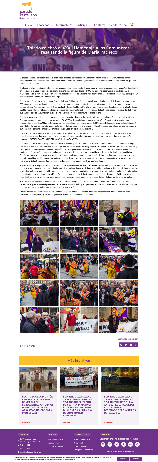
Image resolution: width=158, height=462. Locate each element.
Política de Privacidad (82, 439)
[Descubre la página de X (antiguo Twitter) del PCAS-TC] (109, 444)
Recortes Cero (119, 192)
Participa (81, 25)
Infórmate (62, 25)
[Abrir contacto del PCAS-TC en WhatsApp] (137, 444)
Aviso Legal (78, 443)
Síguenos (106, 434)
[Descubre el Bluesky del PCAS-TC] (116, 444)
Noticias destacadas (55, 439)
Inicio (28, 25)
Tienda (113, 25)
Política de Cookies (81, 446)
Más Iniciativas (79, 360)
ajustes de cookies (69, 460)
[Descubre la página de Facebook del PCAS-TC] (123, 444)
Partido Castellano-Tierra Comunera (37, 181)
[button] (125, 25)
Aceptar (122, 459)
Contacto (100, 25)
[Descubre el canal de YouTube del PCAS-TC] (130, 444)
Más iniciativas (53, 443)
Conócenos (42, 25)
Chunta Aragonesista (100, 192)
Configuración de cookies (83, 450)
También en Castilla (55, 446)
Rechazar (136, 459)
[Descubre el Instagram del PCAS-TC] (103, 444)
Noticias (53, 434)
